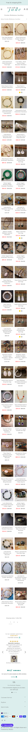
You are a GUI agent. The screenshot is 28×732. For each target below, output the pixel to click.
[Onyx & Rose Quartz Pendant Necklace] (21, 396)
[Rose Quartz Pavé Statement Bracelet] (7, 593)
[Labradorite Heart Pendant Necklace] (7, 519)
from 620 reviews (13, 637)
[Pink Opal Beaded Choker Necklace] (7, 29)
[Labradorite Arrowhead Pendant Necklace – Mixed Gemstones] (21, 568)
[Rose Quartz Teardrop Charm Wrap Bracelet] (21, 126)
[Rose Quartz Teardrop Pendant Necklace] (7, 272)
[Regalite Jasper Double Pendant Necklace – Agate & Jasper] (21, 346)
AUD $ (5, 713)
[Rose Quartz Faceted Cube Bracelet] (7, 296)
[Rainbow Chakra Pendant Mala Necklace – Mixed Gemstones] (7, 346)
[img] (14, 636)
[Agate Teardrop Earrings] (21, 223)
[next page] (17, 622)
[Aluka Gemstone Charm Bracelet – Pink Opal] (7, 53)
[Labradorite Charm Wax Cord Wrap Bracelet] (21, 519)
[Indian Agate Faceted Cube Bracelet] (21, 248)
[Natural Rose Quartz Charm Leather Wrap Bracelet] (7, 471)
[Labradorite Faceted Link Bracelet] (7, 543)
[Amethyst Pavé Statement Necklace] (14, 659)
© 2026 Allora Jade (7, 727)
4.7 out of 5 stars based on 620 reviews (14, 674)
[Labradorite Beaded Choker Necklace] (7, 568)
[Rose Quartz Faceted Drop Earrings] (21, 151)
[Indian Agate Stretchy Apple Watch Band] (21, 495)
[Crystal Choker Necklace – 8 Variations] (7, 421)
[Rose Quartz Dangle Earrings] (21, 272)
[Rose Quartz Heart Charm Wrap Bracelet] (21, 593)
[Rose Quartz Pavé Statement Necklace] (7, 151)
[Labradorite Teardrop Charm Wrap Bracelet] (7, 126)
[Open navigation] (2, 9)
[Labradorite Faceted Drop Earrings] (21, 321)
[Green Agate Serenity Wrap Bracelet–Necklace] (7, 175)
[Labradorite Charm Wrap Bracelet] (21, 445)
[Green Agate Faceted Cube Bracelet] (21, 175)
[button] (3, 652)
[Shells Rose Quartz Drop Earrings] (7, 372)
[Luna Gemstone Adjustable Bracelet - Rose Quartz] (21, 471)
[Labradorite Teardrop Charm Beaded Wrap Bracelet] (7, 321)
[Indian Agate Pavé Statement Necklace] (7, 248)
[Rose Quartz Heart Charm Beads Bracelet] (7, 396)
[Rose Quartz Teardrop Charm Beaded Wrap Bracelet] (7, 445)
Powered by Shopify (7, 729)
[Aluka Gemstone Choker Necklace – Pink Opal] (21, 29)
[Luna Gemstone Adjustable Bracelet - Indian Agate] (7, 495)
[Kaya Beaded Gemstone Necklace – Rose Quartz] (21, 372)
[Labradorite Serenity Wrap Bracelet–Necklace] (21, 199)
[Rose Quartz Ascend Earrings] (21, 296)
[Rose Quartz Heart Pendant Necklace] (7, 78)
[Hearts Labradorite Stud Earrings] (21, 543)
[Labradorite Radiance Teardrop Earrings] (7, 199)
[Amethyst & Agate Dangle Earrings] (21, 421)
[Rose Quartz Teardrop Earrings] (21, 78)
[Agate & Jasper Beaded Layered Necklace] (7, 223)
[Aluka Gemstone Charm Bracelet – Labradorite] (7, 102)
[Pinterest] (4, 720)
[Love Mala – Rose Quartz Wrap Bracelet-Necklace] (21, 53)
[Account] (24, 9)
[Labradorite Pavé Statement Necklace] (21, 102)
